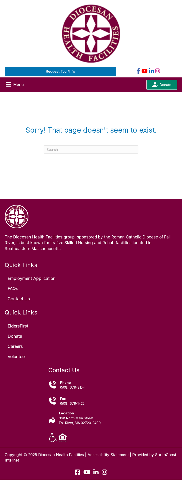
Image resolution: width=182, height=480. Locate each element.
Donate (15, 336)
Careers (15, 346)
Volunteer (17, 356)
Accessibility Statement (108, 454)
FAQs (13, 288)
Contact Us (19, 298)
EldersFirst (18, 325)
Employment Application (31, 278)
